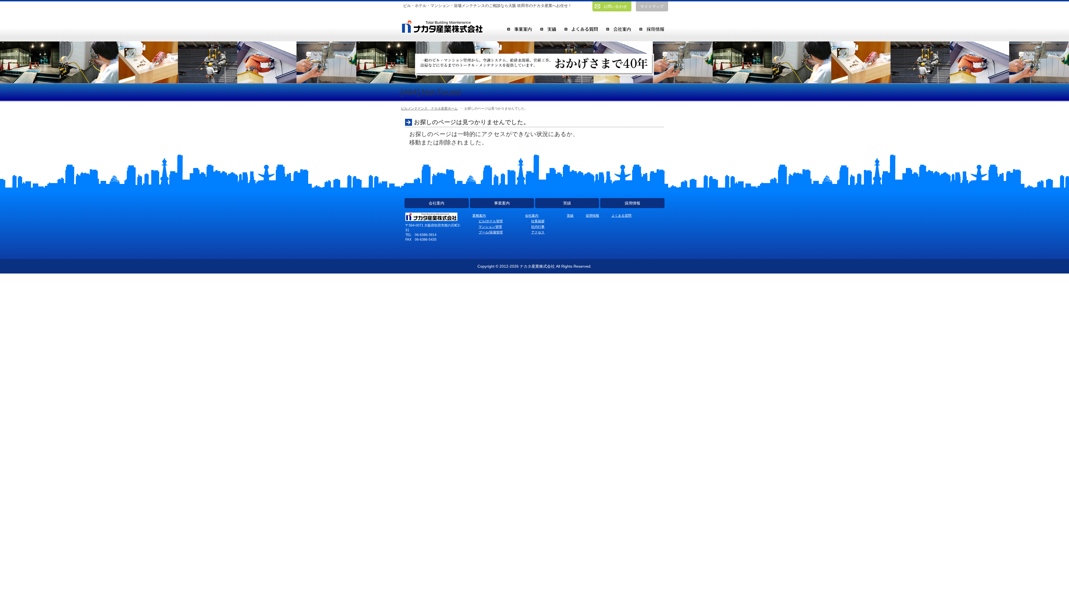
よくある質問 (621, 216)
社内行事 (538, 227)
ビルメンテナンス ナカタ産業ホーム (429, 108)
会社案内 (436, 203)
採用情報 (632, 203)
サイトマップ (652, 6)
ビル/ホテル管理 (491, 221)
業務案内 (479, 216)
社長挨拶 (538, 221)
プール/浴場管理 (491, 232)
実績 (567, 203)
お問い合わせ (615, 6)
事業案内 (502, 203)
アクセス (538, 232)
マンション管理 (490, 227)
